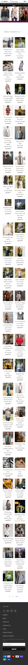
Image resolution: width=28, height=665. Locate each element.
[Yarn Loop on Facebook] (4, 610)
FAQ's (4, 629)
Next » (17, 596)
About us (6, 622)
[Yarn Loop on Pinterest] (8, 610)
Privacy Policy (7, 632)
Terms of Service (8, 636)
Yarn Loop (8, 652)
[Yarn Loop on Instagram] (12, 610)
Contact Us (6, 625)
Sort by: (6, 32)
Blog (4, 618)
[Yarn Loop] (14, 1)
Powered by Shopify (6, 653)
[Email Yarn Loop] (15, 610)
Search (5, 615)
